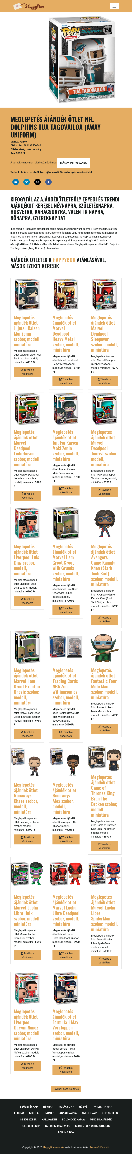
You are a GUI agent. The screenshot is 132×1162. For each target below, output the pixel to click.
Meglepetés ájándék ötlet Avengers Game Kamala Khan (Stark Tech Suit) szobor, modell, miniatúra (104, 565)
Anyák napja (68, 1113)
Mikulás (34, 1113)
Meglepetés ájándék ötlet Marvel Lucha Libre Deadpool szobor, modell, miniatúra (66, 910)
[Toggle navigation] (114, 6)
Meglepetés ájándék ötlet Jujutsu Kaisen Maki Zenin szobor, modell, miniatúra (65, 445)
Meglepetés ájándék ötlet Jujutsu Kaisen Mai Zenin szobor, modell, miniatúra (27, 331)
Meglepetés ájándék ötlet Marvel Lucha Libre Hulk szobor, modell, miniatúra (27, 910)
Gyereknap (89, 1113)
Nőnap (49, 1113)
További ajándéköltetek (66, 1089)
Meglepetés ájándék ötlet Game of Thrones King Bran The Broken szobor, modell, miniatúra (104, 796)
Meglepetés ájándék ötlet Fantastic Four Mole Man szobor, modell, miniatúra (104, 683)
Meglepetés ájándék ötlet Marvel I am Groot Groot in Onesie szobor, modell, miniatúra (27, 686)
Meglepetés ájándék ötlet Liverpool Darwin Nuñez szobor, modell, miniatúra (27, 1025)
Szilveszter (28, 1119)
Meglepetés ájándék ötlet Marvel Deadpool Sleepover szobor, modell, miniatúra (104, 333)
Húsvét (84, 1106)
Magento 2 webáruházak (92, 1126)
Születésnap (29, 1106)
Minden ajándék (101, 1119)
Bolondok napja (73, 1119)
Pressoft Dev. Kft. (100, 1147)
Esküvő (19, 1113)
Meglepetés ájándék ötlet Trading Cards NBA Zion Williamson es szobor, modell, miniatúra (65, 686)
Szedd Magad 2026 (57, 1126)
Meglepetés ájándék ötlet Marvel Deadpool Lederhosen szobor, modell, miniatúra (27, 448)
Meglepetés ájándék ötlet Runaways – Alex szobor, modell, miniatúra (64, 798)
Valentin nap (103, 1106)
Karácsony (66, 1106)
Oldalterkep (31, 1126)
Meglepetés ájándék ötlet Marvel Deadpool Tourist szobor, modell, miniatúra (104, 448)
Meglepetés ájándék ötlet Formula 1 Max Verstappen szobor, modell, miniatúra (65, 1025)
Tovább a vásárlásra (28, 371)
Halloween (49, 1119)
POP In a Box (66, 1132)
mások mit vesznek (73, 162)
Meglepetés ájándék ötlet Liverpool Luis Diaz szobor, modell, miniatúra (26, 560)
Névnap (48, 1106)
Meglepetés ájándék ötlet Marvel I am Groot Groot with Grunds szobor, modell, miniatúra (65, 562)
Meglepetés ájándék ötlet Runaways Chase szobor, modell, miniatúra (26, 798)
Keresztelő (110, 1113)
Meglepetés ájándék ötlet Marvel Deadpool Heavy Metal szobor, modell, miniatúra (65, 333)
